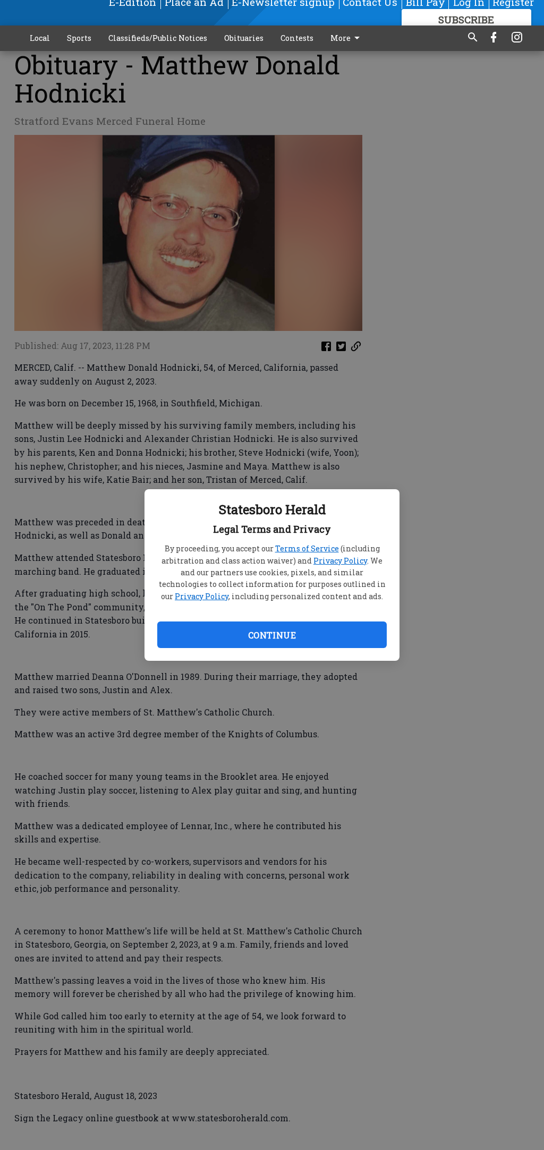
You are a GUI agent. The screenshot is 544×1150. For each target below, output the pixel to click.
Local (40, 38)
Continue (272, 635)
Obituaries (244, 38)
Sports (79, 38)
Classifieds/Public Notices (157, 38)
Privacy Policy (340, 561)
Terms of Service (307, 548)
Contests (296, 38)
